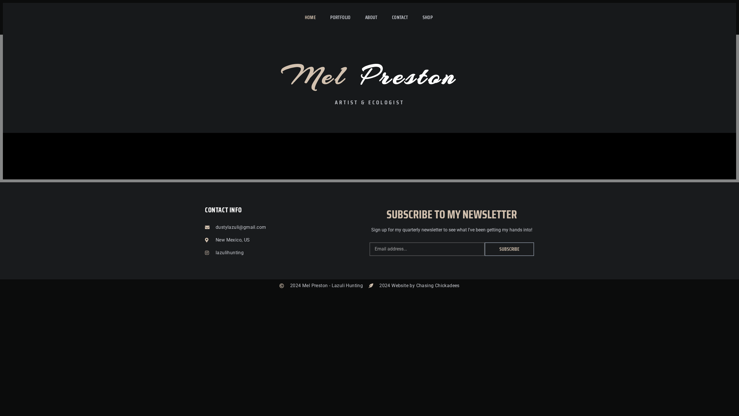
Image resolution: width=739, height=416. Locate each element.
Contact (400, 17)
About (371, 17)
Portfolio (340, 17)
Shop (428, 17)
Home (310, 17)
